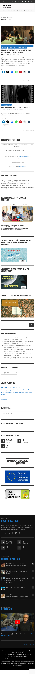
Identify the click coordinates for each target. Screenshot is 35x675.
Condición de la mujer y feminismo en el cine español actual (18, 46)
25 (32, 564)
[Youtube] (28, 1)
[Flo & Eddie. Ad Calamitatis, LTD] (3, 588)
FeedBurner (22, 166)
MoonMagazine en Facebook (12, 423)
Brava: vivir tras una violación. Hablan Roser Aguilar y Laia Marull (17, 51)
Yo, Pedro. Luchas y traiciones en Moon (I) (16, 572)
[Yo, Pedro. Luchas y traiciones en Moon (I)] (3, 572)
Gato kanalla (4, 399)
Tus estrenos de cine (22, 47)
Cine (3, 46)
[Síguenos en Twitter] (3, 441)
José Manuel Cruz (12, 47)
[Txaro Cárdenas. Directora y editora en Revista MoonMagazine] (3, 595)
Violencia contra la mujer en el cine (16, 107)
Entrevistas (4, 47)
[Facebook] (12, 1)
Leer (2, 80)
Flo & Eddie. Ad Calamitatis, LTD (16, 587)
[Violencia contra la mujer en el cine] (17, 94)
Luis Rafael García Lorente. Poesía (10, 387)
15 (32, 595)
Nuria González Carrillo (7, 397)
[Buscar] (3, 1)
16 (32, 571)
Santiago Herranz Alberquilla (10, 110)
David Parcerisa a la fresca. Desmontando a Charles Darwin (16, 565)
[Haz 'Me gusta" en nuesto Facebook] (19, 441)
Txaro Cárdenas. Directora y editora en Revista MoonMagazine (17, 596)
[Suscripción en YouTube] (3, 446)
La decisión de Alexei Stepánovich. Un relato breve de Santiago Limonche (17, 580)
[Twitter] (25, 1)
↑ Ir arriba (17, 667)
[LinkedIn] (18, 1)
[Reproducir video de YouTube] (17, 622)
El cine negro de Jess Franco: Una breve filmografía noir (16, 390)
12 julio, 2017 (16, 54)
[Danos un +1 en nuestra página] (19, 548)
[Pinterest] (22, 1)
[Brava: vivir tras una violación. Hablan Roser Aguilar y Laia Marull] (17, 35)
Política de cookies (28, 644)
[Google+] (15, 1)
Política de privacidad (23, 156)
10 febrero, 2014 (23, 110)
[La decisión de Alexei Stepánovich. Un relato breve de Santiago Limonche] (3, 579)
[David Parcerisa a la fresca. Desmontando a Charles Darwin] (3, 564)
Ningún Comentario (29, 80)
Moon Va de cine (8, 105)
